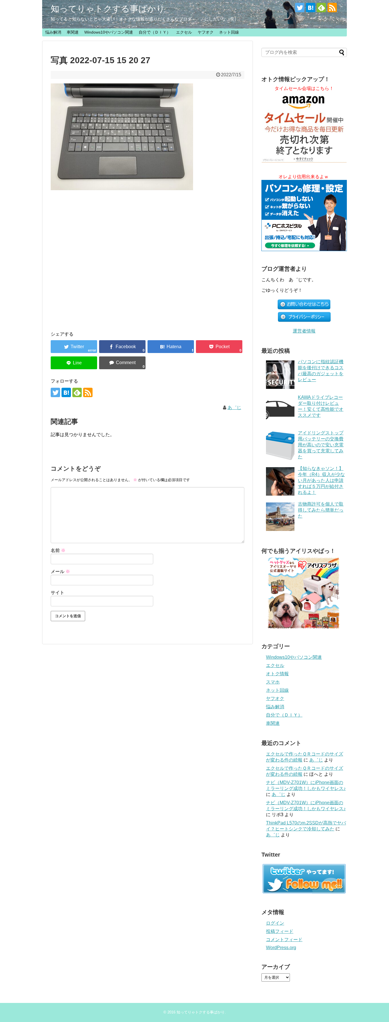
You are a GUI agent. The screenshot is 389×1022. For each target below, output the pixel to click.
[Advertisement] (147, 255)
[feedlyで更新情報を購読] (321, 7)
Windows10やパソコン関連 (108, 32)
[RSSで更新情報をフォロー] (332, 7)
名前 (58, 550)
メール (60, 571)
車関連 (73, 32)
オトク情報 (277, 673)
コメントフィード (284, 939)
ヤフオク (206, 32)
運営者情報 (304, 331)
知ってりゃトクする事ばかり (108, 8)
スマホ (273, 682)
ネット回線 (229, 32)
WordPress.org (281, 947)
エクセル (184, 32)
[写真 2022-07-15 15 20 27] (171, 346)
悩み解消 (53, 32)
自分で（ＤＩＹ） (155, 32)
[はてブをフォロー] (310, 7)
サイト (57, 592)
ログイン (275, 923)
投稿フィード (279, 931)
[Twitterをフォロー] (299, 7)
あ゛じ (234, 407)
